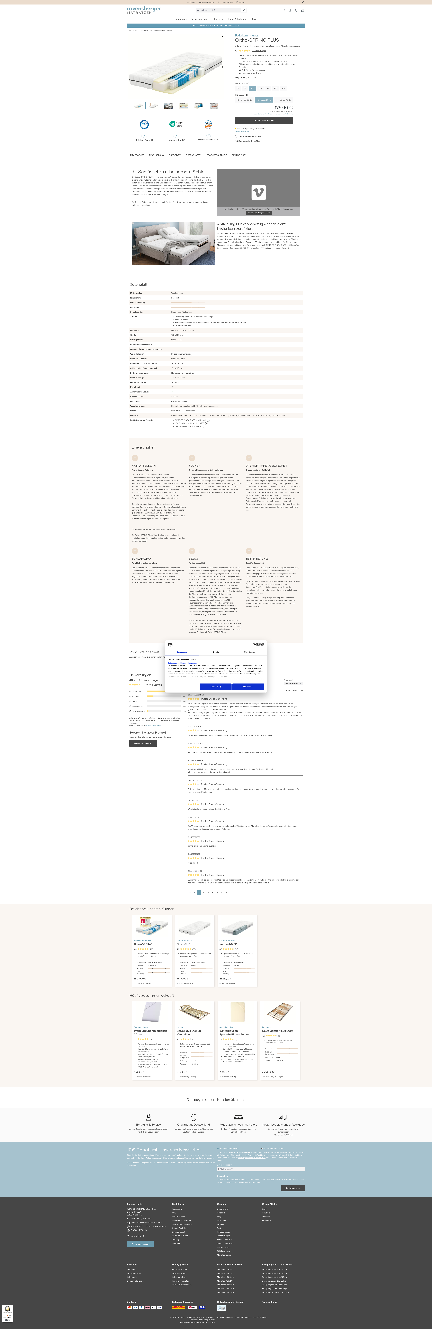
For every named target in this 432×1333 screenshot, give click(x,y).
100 (252, 88)
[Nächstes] (222, 67)
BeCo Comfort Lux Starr (277, 1029)
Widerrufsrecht (178, 1216)
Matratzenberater (231, 25)
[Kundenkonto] (284, 10)
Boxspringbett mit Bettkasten (274, 1284)
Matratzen (131, 1269)
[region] (176, 72)
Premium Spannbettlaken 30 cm (150, 1031)
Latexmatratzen (179, 1277)
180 (283, 88)
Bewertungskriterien (153, 726)
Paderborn (266, 1220)
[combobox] (218, 10)
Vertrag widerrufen (136, 1236)
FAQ (219, 1228)
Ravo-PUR (184, 942)
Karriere (220, 1224)
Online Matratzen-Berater (230, 1301)
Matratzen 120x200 (225, 1281)
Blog (219, 1216)
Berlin (264, 1209)
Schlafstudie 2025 (225, 1239)
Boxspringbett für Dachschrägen (276, 1292)
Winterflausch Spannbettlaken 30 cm (234, 1031)
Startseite (142, 30)
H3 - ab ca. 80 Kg (264, 100)
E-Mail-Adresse (224, 1165)
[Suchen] (244, 10)
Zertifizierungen (223, 1236)
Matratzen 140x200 (225, 1284)
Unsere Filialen (269, 1203)
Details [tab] (216, 652)
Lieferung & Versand (181, 1236)
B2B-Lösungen (223, 1251)
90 (245, 88)
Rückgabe (298, 1124)
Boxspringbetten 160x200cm (274, 1273)
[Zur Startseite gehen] (144, 10)
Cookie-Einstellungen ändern (259, 213)
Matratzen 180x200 (225, 1292)
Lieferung (282, 1124)
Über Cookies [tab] (249, 652)
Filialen (242, 2)
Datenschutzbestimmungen (236, 1179)
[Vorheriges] (130, 67)
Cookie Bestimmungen (182, 1224)
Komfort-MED (228, 942)
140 (267, 88)
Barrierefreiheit (178, 1232)
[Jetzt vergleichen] (290, 10)
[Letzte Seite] (226, 892)
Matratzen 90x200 (225, 1273)
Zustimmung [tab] (182, 652)
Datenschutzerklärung (177, 663)
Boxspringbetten (134, 1273)
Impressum (192, 663)
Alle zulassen (248, 687)
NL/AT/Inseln (288, 1135)
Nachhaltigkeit (223, 1247)
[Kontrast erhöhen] (303, 2)
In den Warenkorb (264, 120)
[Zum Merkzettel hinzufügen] (222, 36)
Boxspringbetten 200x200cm (274, 1281)
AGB (272, 1179)
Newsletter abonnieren (230, 1148)
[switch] (7, 1320)
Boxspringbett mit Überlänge (274, 1288)
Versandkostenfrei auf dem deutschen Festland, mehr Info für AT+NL (272, 114)
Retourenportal (223, 1232)
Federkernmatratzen (181, 1281)
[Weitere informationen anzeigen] (246, 95)
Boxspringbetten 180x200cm (274, 1277)
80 (238, 88)
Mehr (153, 956)
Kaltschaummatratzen (182, 1284)
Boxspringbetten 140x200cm (274, 1269)
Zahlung (175, 1239)
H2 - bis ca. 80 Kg (244, 100)
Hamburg (266, 1213)
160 (275, 88)
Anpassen (214, 687)
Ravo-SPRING (143, 942)
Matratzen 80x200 (225, 1269)
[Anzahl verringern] (237, 113)
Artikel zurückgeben (140, 1244)
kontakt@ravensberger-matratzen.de (252, 1158)
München (266, 1216)
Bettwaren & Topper (135, 1281)
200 (254, 77)
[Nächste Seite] (221, 892)
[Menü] (11, 1306)
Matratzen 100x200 (225, 1277)
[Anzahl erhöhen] (246, 113)
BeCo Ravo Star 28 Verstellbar (189, 1031)
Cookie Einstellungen (181, 1228)
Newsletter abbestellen (275, 1148)
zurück (134, 30)
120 (260, 88)
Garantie (202, 2)
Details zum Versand (242, 131)
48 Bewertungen (259, 50)
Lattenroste (132, 1277)
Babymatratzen (179, 1273)
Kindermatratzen (179, 1269)
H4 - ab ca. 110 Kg (283, 100)
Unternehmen (223, 1209)
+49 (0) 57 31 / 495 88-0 (140, 1218)
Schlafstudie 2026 (225, 1243)
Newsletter (221, 1220)
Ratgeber (221, 1213)
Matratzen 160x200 (225, 1288)
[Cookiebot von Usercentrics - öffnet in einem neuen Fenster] (254, 644)
